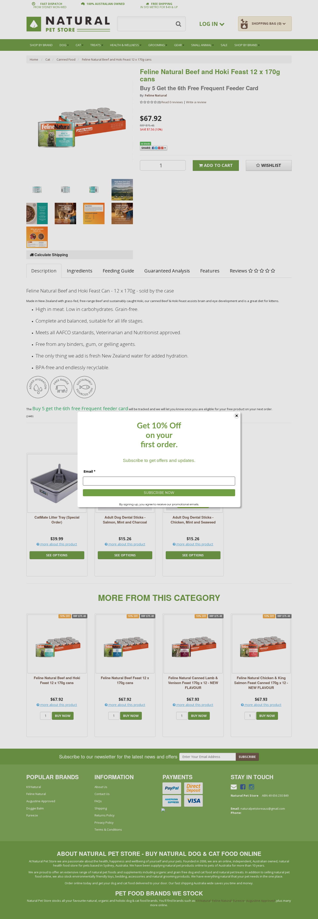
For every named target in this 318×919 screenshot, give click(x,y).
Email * (89, 471)
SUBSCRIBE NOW (159, 493)
